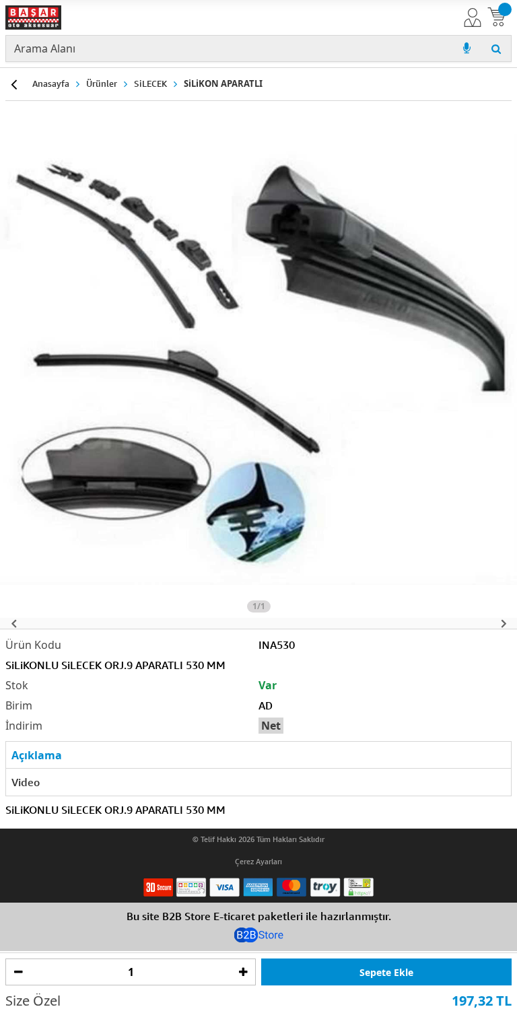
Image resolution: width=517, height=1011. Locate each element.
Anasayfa (50, 83)
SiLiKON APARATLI (223, 83)
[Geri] (13, 84)
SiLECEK (150, 83)
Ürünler (101, 83)
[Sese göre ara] (466, 48)
